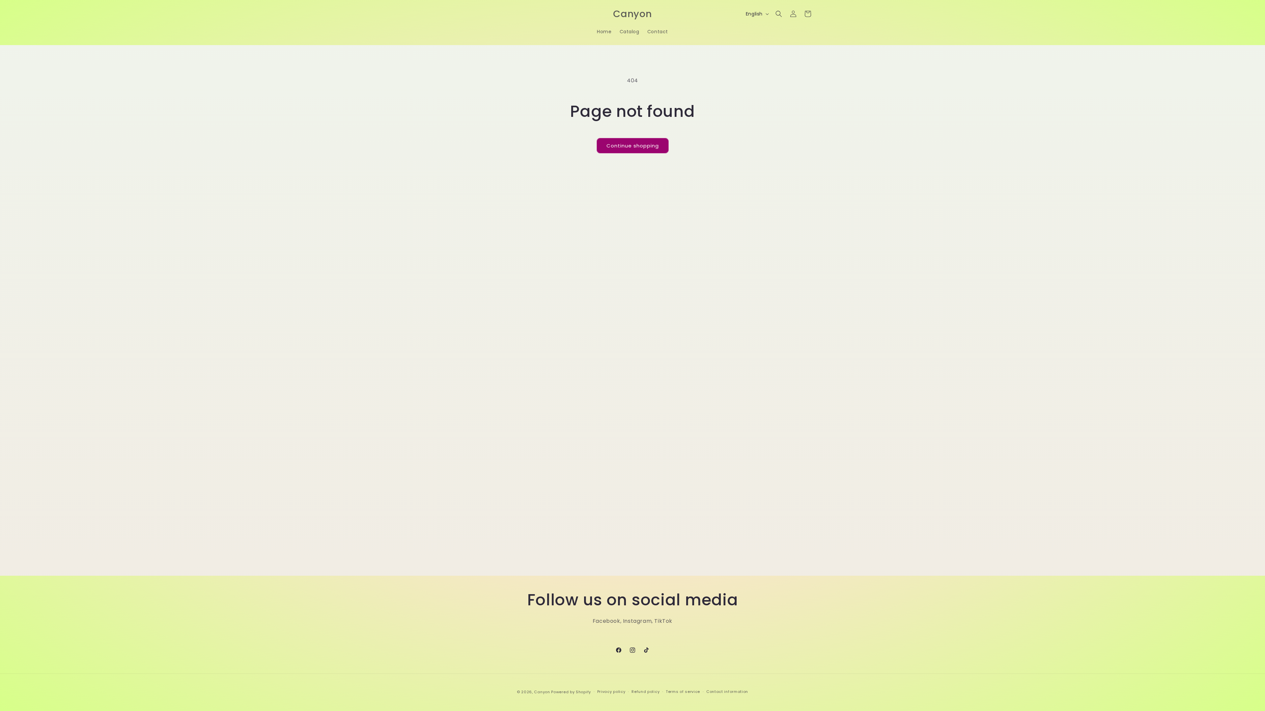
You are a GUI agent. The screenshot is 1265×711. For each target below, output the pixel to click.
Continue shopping (632, 145)
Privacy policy (611, 691)
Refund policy (646, 691)
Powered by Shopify (571, 692)
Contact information (727, 691)
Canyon (542, 692)
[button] (779, 14)
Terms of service (683, 691)
